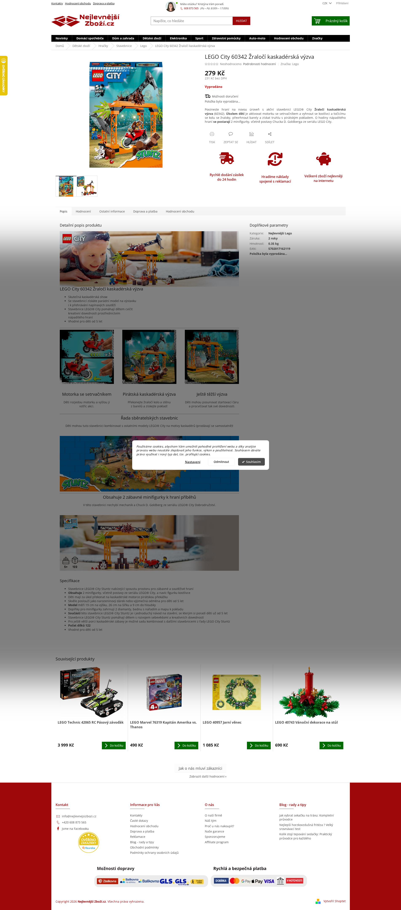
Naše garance (214, 831)
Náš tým (210, 821)
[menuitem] (61, 38)
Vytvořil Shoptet (335, 901)
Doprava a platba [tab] (145, 211)
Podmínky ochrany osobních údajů (154, 853)
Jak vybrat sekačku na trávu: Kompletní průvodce (306, 817)
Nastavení (192, 462)
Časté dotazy (139, 821)
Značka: (290, 64)
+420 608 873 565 (74, 822)
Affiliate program (217, 842)
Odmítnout (221, 462)
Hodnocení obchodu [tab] (180, 211)
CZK (325, 3)
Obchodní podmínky (144, 847)
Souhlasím (253, 462)
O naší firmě (213, 815)
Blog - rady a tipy (142, 842)
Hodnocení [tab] (83, 211)
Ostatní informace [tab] (112, 211)
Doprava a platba (104, 3)
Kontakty (57, 3)
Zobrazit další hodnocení (206, 776)
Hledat (241, 21)
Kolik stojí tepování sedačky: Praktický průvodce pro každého (305, 836)
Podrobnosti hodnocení (259, 64)
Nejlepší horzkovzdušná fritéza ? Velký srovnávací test (306, 827)
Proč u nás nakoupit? (219, 826)
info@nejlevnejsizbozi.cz (79, 816)
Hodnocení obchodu (78, 3)
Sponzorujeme (215, 837)
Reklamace (137, 837)
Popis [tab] (63, 211)
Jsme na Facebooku (75, 829)
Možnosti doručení (225, 96)
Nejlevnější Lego (280, 233)
